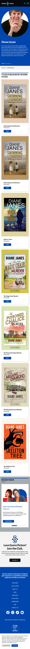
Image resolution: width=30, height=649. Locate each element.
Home (2, 63)
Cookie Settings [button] (6, 645)
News (15, 592)
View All (3, 481)
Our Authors (15, 586)
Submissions (15, 601)
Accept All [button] (14, 645)
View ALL (3, 67)
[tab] (7, 525)
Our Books (15, 583)
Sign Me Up (15, 560)
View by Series (10, 67)
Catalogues (15, 598)
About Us (15, 589)
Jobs (15, 604)
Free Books (15, 595)
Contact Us (15, 607)
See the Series (15, 291)
